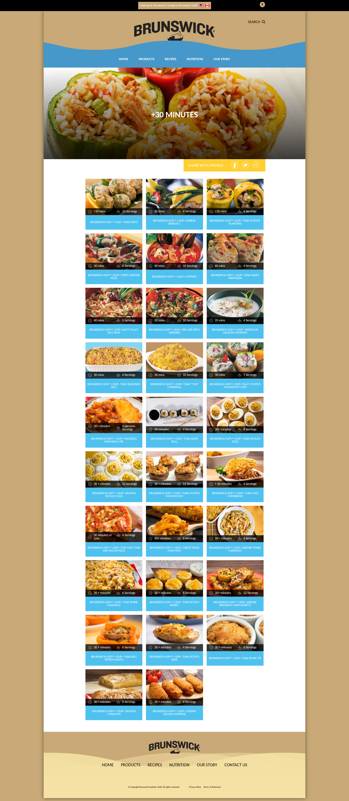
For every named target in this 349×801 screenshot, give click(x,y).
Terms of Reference (212, 787)
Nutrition (195, 59)
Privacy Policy (195, 787)
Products (146, 59)
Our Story (222, 59)
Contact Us (235, 765)
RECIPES (170, 59)
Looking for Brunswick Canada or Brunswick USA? (169, 5)
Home (123, 59)
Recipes (155, 765)
